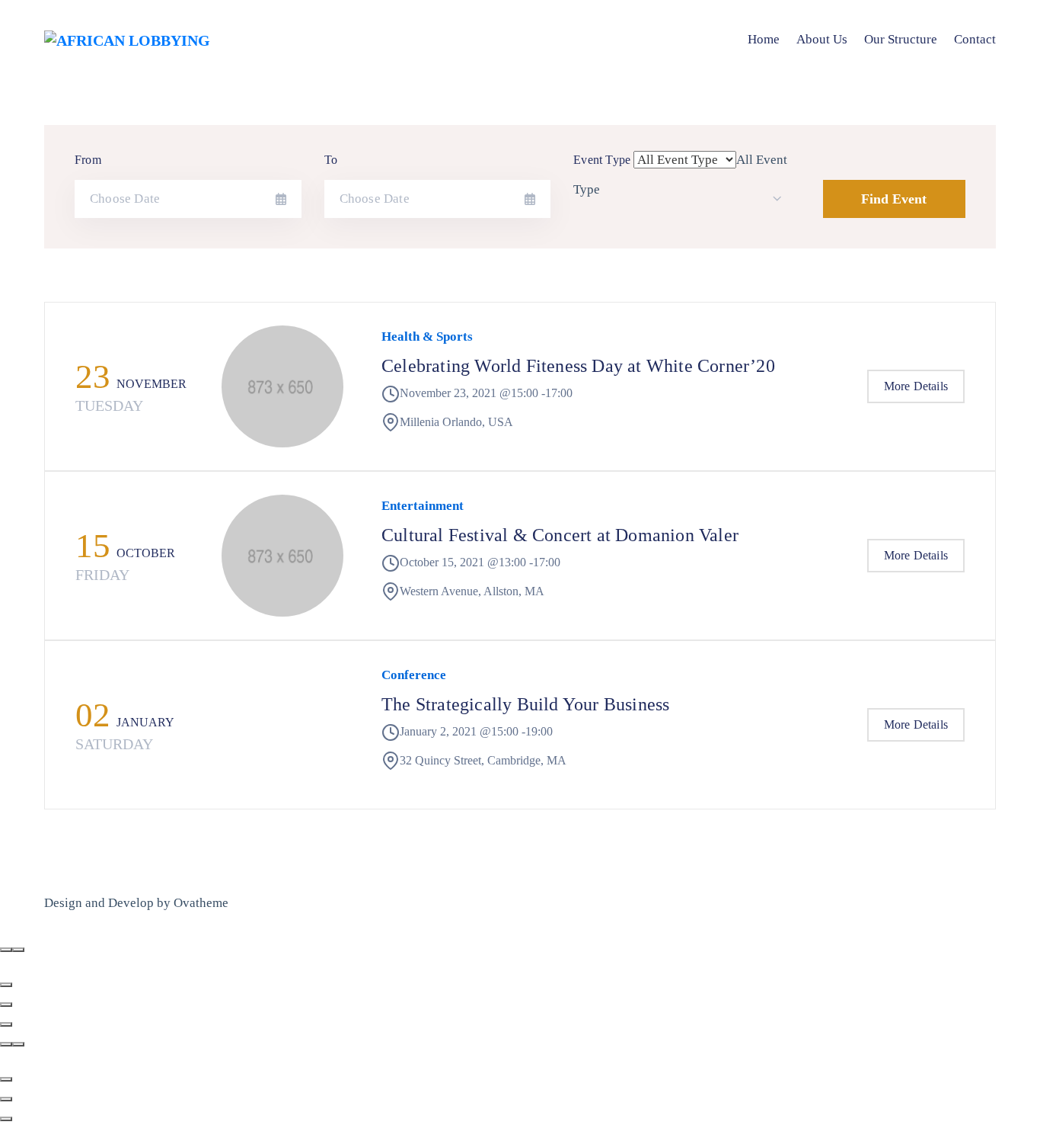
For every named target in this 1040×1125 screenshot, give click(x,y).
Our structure (900, 39)
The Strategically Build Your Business (525, 704)
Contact (975, 39)
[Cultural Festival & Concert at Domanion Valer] (282, 556)
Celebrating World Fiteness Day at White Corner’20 (578, 366)
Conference (413, 675)
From (88, 159)
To (330, 159)
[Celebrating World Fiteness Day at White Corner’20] (282, 386)
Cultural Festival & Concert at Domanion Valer (560, 535)
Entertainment (422, 505)
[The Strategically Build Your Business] (282, 725)
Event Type (601, 159)
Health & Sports (427, 336)
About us (821, 39)
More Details (916, 386)
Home (764, 39)
